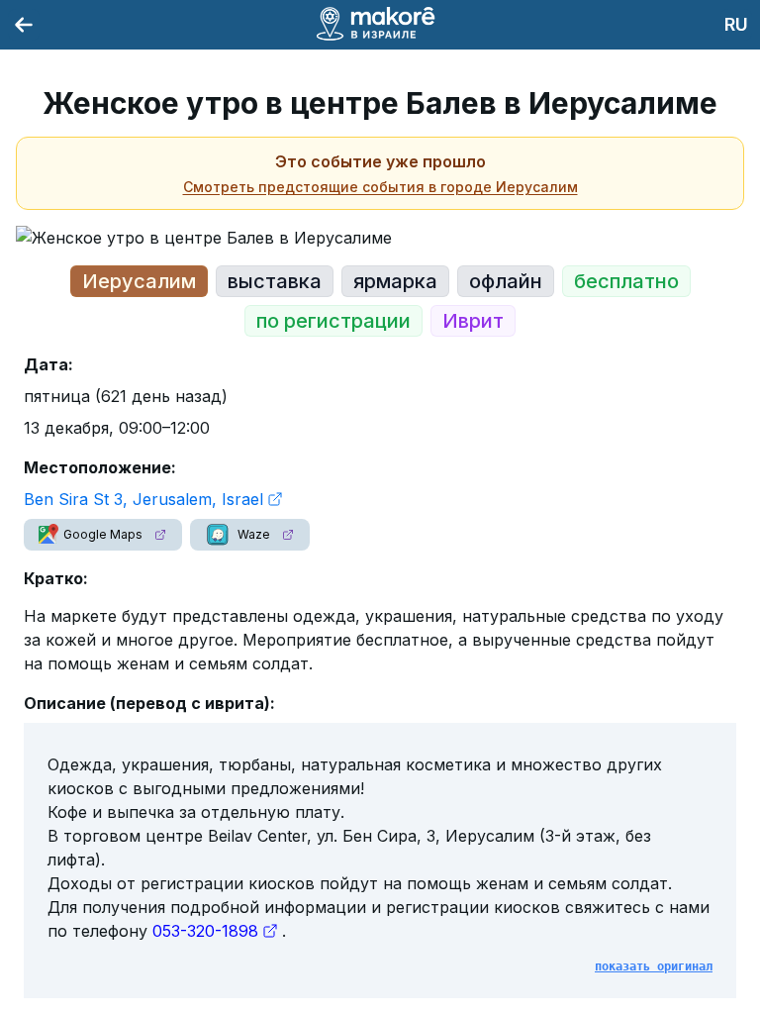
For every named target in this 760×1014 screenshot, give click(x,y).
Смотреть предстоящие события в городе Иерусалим (380, 186)
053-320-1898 (205, 931)
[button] (103, 535)
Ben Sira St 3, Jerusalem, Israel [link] (143, 499)
